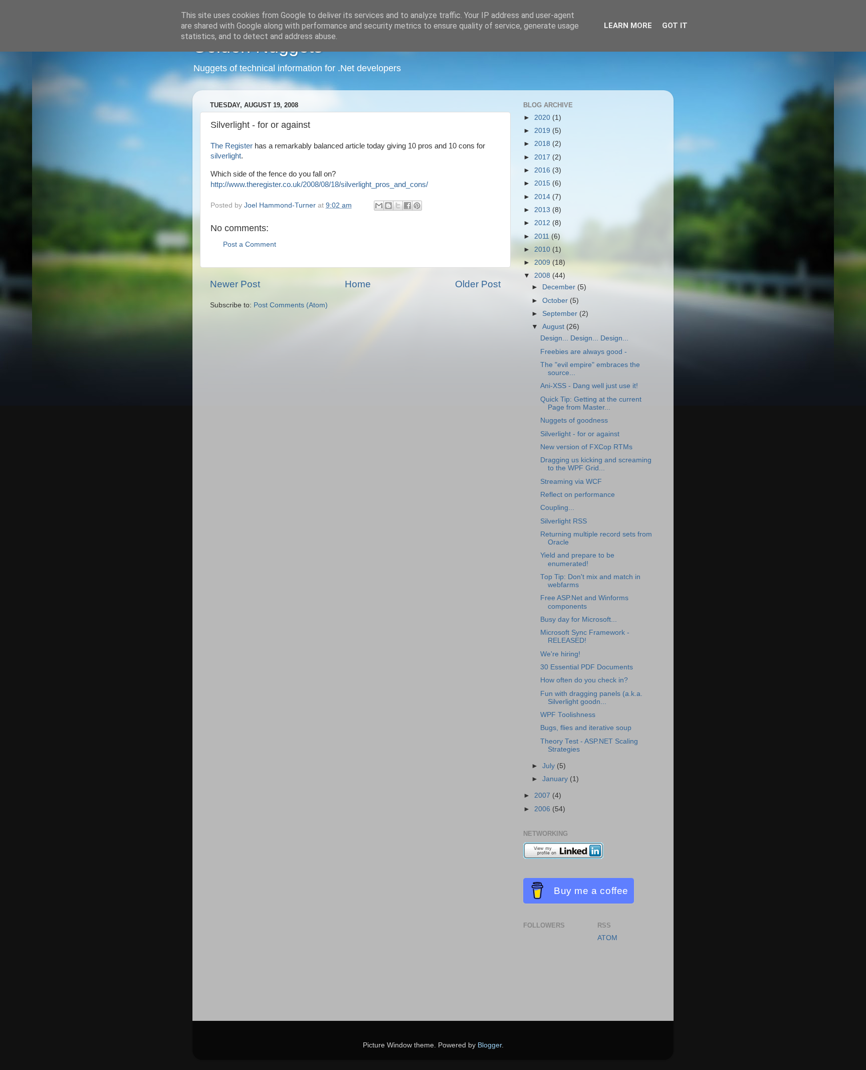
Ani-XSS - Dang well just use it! (589, 386)
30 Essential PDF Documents (586, 667)
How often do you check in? (584, 680)
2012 (543, 223)
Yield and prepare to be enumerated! (577, 559)
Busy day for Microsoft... (578, 619)
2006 (543, 809)
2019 (543, 130)
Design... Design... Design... (584, 338)
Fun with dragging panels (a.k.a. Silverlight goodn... (591, 697)
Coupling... (557, 507)
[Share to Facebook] (407, 206)
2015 (543, 183)
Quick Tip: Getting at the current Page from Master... (590, 403)
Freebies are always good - (583, 351)
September (560, 313)
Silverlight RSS (563, 521)
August (554, 326)
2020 (543, 117)
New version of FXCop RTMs (586, 447)
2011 (542, 236)
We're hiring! (560, 654)
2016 (543, 170)
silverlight (225, 156)
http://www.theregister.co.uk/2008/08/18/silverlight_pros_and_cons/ (319, 185)
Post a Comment (249, 244)
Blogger (490, 1045)
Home (358, 284)
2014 (543, 197)
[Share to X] (398, 206)
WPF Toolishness (567, 715)
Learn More (628, 25)
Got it (675, 25)
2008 (543, 275)
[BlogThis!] (388, 206)
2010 (543, 249)
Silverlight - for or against (579, 434)
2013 (543, 210)
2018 (543, 143)
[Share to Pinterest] (417, 206)
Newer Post (235, 284)
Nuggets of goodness (574, 420)
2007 (543, 795)
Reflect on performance (577, 494)
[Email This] (379, 206)
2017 (543, 157)
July (549, 766)
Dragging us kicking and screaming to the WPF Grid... (596, 464)
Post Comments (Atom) (291, 305)
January (556, 779)
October (556, 300)
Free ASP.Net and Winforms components (584, 602)
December (559, 287)
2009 (543, 262)
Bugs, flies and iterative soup (585, 728)
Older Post (478, 284)
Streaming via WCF (571, 481)
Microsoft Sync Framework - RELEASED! (584, 636)
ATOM (607, 938)
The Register (231, 146)
